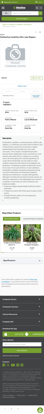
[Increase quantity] (18, 408)
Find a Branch (8, 340)
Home (4, 24)
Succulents (28, 24)
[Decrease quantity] (5, 408)
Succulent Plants (9, 26)
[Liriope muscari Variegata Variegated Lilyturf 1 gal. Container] (32, 233)
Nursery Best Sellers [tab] (12, 219)
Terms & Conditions (8, 395)
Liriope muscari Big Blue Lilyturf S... (12, 244)
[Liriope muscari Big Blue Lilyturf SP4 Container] (12, 233)
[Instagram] (22, 366)
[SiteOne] (19, 9)
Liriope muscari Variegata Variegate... (32, 244)
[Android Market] (32, 332)
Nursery (20, 24)
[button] (10, 2)
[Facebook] (4, 366)
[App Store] (11, 332)
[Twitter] (9, 366)
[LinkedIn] (18, 366)
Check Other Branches (36, 96)
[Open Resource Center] (40, 410)
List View (38, 78)
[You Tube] (13, 366)
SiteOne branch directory (11, 355)
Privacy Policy (21, 395)
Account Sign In (22, 19)
